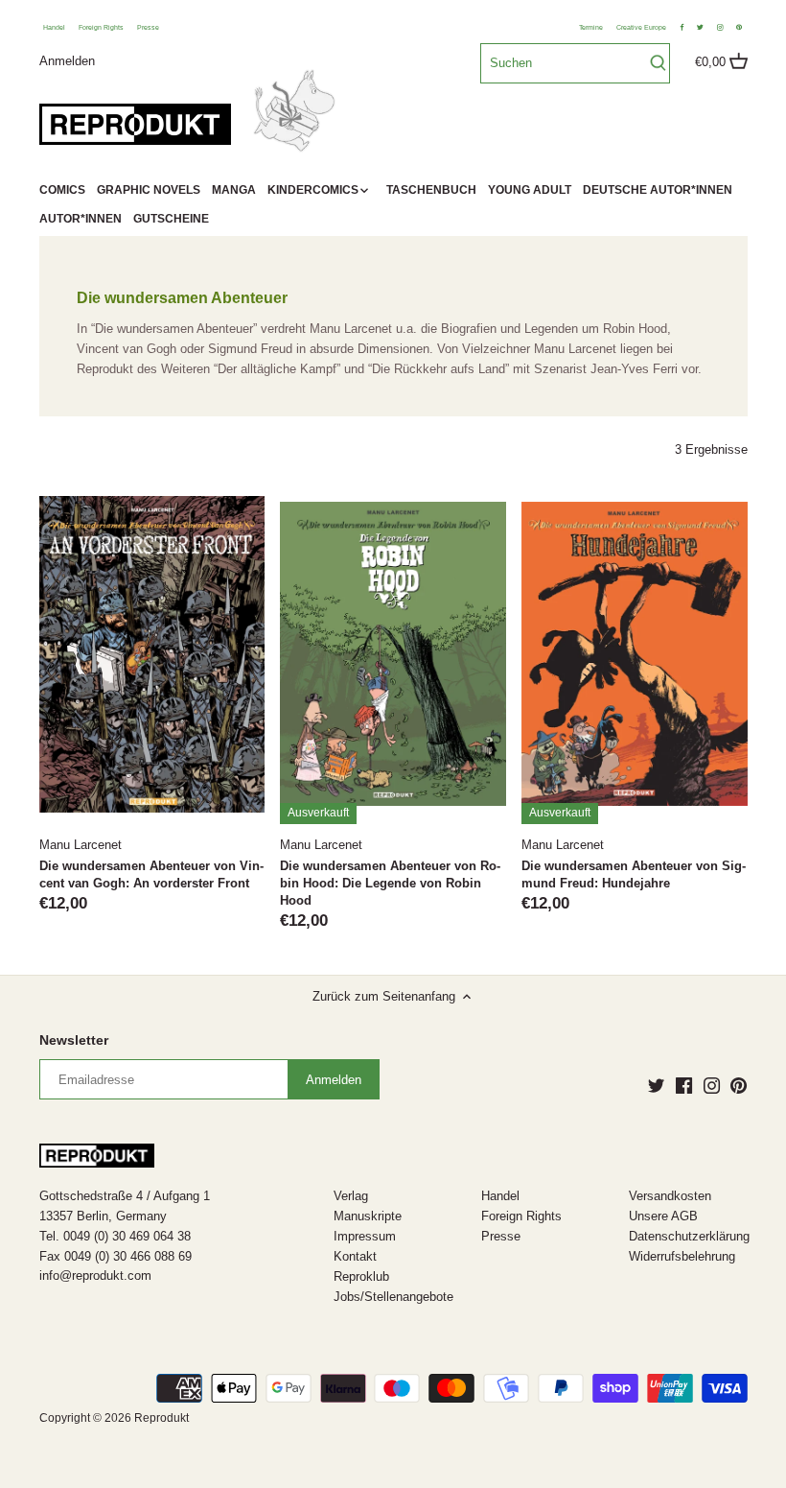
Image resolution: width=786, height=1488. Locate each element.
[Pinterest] (738, 1085)
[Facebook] (684, 1085)
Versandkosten (670, 1196)
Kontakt (355, 1256)
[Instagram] (712, 1085)
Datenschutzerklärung (689, 1236)
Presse (148, 27)
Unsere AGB (663, 1216)
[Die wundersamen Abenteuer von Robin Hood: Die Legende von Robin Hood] (393, 654)
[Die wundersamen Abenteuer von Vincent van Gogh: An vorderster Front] (152, 654)
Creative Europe (641, 27)
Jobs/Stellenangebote (393, 1296)
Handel (54, 27)
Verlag (351, 1196)
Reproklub (361, 1276)
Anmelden (67, 60)
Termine (591, 27)
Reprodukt (161, 1417)
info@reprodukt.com (95, 1275)
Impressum (365, 1236)
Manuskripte (368, 1216)
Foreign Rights (101, 27)
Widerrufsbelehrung (682, 1256)
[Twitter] (656, 1085)
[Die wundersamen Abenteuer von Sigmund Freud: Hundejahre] (634, 654)
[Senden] (658, 63)
